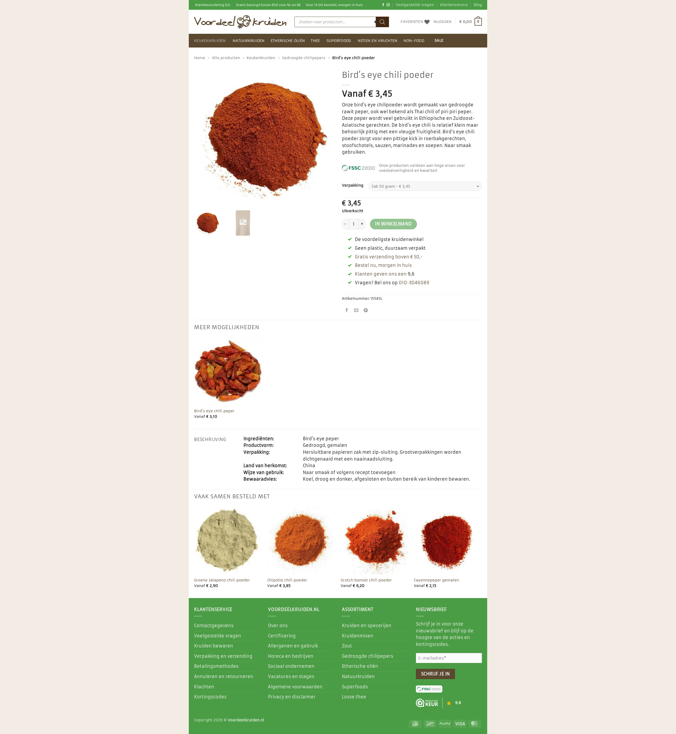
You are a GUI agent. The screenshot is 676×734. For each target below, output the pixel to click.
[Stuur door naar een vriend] (356, 310)
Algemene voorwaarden (295, 686)
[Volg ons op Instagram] (388, 5)
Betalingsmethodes (216, 666)
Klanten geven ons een (381, 274)
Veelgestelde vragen (415, 5)
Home (199, 57)
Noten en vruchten (378, 40)
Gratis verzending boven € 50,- (388, 256)
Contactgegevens (213, 625)
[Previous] (194, 552)
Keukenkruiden (210, 40)
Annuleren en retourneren (223, 676)
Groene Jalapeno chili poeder (222, 580)
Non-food (413, 40)
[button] (442, 22)
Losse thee (354, 696)
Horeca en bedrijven (290, 656)
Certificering (282, 635)
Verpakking (352, 185)
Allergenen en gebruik (293, 645)
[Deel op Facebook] (346, 310)
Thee (315, 40)
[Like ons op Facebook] (383, 5)
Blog (478, 5)
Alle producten (226, 57)
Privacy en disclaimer (292, 696)
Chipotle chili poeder (287, 580)
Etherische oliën (288, 40)
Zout (347, 645)
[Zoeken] (382, 22)
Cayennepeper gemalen (436, 580)
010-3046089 (414, 282)
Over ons (278, 625)
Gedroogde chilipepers (303, 57)
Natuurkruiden (249, 40)
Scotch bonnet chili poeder (366, 580)
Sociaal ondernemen (291, 666)
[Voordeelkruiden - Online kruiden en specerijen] (240, 21)
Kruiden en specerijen (366, 625)
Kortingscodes (210, 696)
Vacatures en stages (291, 676)
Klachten (204, 686)
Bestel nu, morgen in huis (383, 265)
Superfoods (339, 40)
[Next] (482, 552)
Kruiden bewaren (213, 645)
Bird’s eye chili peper (214, 411)
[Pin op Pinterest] (366, 310)
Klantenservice (454, 5)
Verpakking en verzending (223, 656)
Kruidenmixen (357, 635)
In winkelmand (393, 223)
